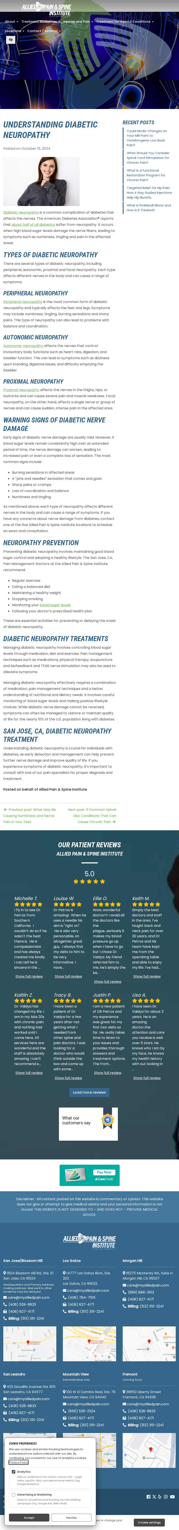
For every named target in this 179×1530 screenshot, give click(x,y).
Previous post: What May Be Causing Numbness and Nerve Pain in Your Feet (29, 815)
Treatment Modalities (41, 22)
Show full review (29, 976)
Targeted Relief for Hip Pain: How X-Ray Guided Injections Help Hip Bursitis (149, 192)
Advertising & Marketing (34, 1495)
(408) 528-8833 (22, 1304)
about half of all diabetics (33, 224)
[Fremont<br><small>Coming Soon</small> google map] (149, 1450)
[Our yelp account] (159, 1497)
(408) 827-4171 (21, 1311)
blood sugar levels (55, 605)
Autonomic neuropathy (23, 345)
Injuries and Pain (78, 22)
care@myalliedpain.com (29, 1297)
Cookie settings (149, 1522)
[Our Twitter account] (154, 1497)
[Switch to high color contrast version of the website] (10, 40)
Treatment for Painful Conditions (125, 22)
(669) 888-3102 (140, 1292)
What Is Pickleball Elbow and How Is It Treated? (149, 207)
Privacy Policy (18, 1462)
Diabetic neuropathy (21, 212)
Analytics (24, 1472)
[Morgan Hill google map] (149, 1343)
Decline (71, 1518)
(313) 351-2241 (26, 1318)
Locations (15, 32)
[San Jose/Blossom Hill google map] (29, 1343)
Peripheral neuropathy (22, 301)
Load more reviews (89, 1092)
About (12, 22)
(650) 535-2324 (81, 1411)
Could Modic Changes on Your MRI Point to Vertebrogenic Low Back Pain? (147, 138)
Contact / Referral (44, 32)
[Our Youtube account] (172, 1497)
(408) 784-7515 (81, 1297)
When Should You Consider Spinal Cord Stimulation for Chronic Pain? (148, 158)
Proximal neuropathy (21, 389)
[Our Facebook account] (149, 1497)
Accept (29, 1518)
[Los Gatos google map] (89, 1343)
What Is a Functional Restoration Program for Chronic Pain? (146, 175)
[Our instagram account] (166, 1497)
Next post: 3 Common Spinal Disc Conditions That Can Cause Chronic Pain (92, 815)
